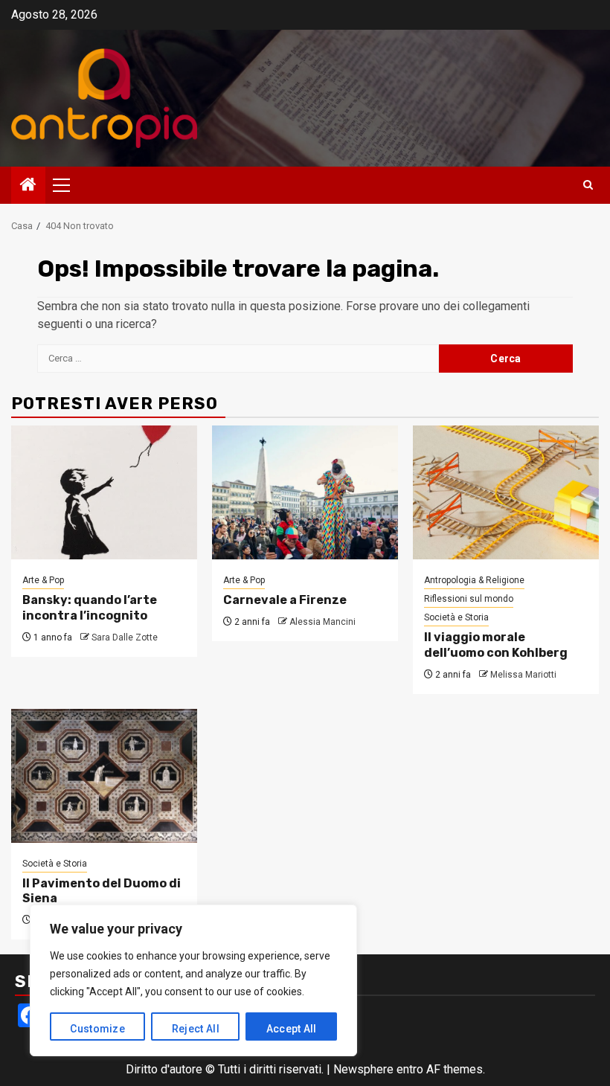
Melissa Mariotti (523, 674)
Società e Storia (456, 617)
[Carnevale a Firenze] (305, 492)
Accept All (291, 1029)
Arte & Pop (43, 580)
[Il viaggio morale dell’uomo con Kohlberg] (506, 492)
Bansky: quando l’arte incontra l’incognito (89, 608)
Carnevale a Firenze (285, 600)
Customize (97, 1029)
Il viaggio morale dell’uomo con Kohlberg (496, 645)
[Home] (28, 186)
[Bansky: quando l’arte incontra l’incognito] (104, 492)
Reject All (195, 1029)
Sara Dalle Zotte (125, 637)
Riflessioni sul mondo (468, 599)
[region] (193, 980)
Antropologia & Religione (474, 580)
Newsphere (363, 1069)
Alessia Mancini (322, 622)
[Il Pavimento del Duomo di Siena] (104, 776)
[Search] (588, 185)
